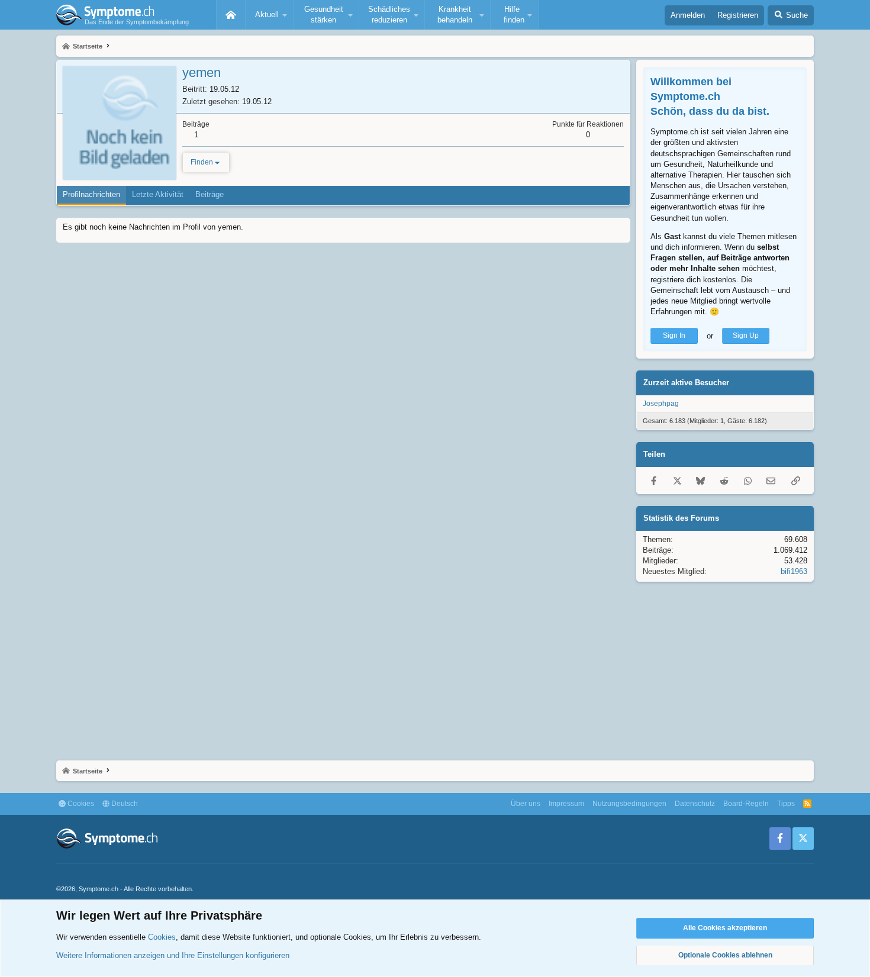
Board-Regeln (746, 803)
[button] (269, 15)
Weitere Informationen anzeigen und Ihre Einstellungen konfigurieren (172, 955)
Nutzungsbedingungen (629, 803)
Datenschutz (695, 803)
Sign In (674, 335)
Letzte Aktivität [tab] (157, 194)
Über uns (525, 803)
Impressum (566, 803)
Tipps (786, 803)
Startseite (231, 15)
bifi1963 (794, 571)
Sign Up (746, 335)
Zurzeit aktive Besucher (686, 382)
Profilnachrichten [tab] (91, 194)
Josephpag (661, 403)
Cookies (80, 803)
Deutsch (123, 803)
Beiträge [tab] (209, 194)
